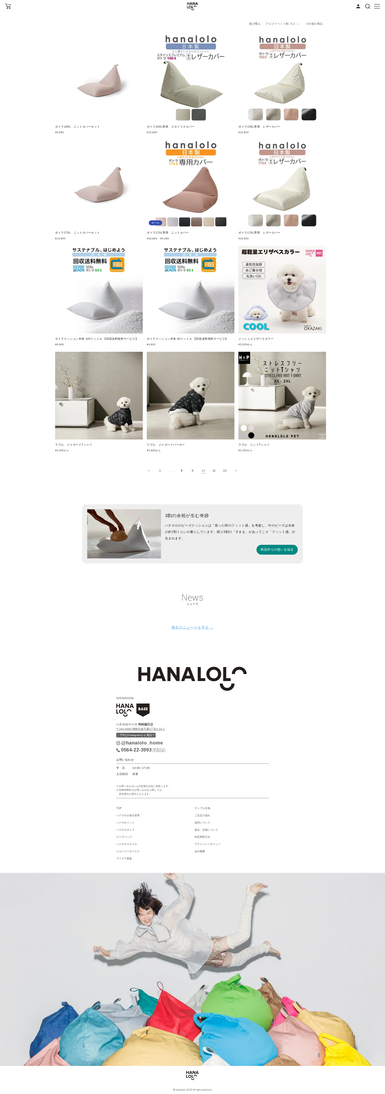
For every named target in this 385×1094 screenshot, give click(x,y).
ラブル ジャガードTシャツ (73, 444)
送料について (202, 822)
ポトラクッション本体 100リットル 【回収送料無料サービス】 (96, 338)
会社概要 (200, 851)
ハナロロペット (125, 822)
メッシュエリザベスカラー (257, 338)
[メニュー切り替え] (377, 6)
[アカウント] (358, 6)
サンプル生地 (202, 808)
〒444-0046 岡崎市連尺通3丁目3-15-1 (140, 729)
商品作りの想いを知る (277, 549)
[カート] (8, 6)
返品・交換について (206, 829)
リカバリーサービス (128, 851)
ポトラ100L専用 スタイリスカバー (171, 126)
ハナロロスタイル (126, 844)
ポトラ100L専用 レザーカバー (259, 126)
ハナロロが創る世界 (128, 815)
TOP (119, 808)
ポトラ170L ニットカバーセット (77, 232)
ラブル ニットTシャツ (254, 444)
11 (214, 470)
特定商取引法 (202, 836)
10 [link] (203, 470)
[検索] (368, 6)
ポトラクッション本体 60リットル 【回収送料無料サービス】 (187, 338)
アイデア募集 (124, 858)
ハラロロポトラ (125, 829)
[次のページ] (235, 470)
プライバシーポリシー (208, 844)
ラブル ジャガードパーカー (166, 444)
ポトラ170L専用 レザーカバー (259, 232)
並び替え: (255, 23)
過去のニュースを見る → (192, 627)
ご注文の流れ (202, 815)
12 (225, 470)
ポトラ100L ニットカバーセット (77, 126)
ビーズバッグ (124, 836)
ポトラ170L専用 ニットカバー (168, 232)
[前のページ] (149, 470)
